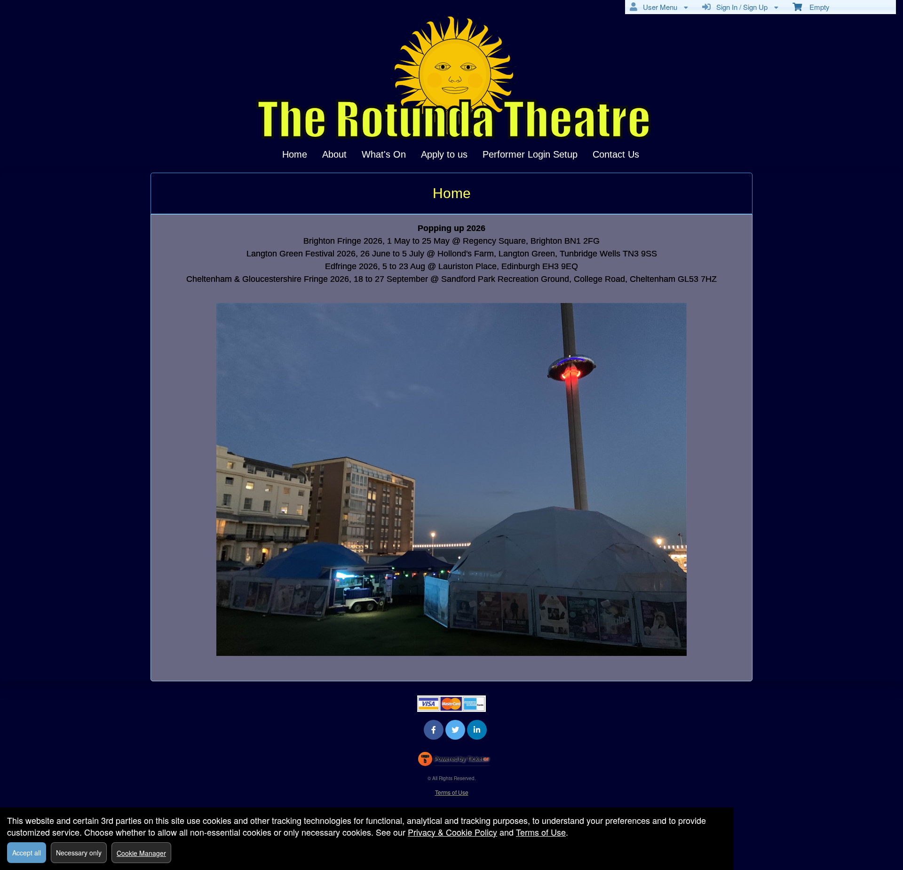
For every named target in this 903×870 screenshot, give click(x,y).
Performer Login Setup (530, 154)
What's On (384, 154)
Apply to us (444, 154)
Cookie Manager (141, 853)
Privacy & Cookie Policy (452, 832)
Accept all (26, 852)
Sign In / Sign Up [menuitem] (740, 7)
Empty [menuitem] (816, 7)
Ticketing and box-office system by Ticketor (454, 761)
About (334, 154)
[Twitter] (455, 729)
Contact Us (616, 154)
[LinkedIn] (477, 729)
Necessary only (79, 852)
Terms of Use (451, 792)
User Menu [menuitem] (658, 7)
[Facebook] (433, 729)
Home (294, 154)
